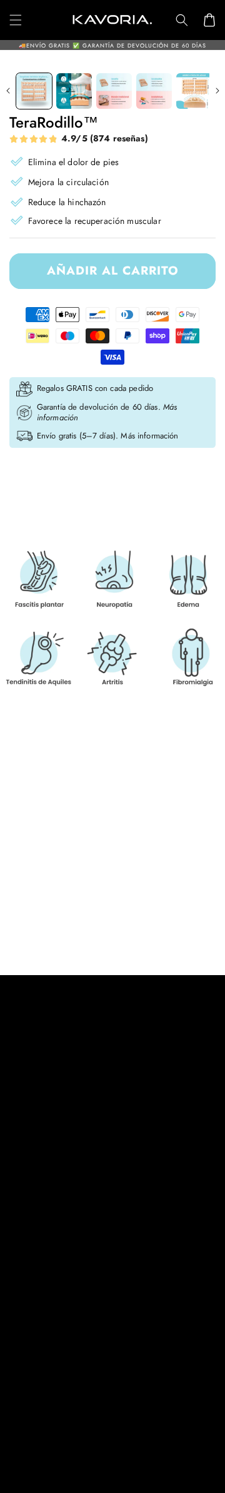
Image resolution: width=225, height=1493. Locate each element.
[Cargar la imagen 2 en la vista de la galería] (74, 91)
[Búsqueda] (182, 20)
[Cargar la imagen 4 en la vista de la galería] (154, 91)
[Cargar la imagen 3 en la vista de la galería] (114, 91)
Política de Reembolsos (53, 1136)
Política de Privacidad (51, 1086)
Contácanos (31, 1264)
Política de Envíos (43, 1111)
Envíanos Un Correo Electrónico (74, 1387)
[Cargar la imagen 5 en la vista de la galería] (194, 91)
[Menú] (15, 20)
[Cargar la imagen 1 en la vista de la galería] (34, 91)
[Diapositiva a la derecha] (217, 90)
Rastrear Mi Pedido (45, 1239)
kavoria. (75, 1477)
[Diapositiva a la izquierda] (8, 90)
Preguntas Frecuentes (49, 1314)
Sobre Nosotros (39, 1289)
